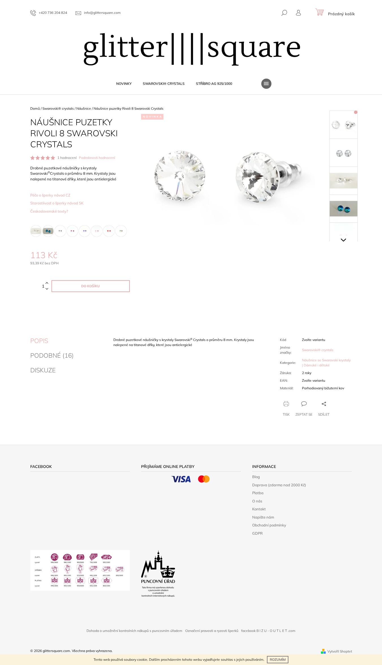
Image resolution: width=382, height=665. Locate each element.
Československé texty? (49, 211)
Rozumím (278, 659)
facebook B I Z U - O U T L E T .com (268, 631)
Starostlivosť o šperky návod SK (56, 203)
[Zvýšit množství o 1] (47, 283)
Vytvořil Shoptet (339, 651)
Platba (258, 493)
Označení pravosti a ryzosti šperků (211, 631)
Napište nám (263, 517)
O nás (257, 501)
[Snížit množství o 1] (47, 289)
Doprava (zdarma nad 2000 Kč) (279, 485)
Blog (256, 476)
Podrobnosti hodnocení (97, 158)
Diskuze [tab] (43, 370)
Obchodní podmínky (269, 525)
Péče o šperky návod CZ (50, 195)
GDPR (257, 533)
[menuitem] (124, 84)
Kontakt (259, 509)
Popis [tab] (39, 340)
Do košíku (90, 286)
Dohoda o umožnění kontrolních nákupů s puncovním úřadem (134, 631)
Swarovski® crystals (317, 350)
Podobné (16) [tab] (52, 355)
